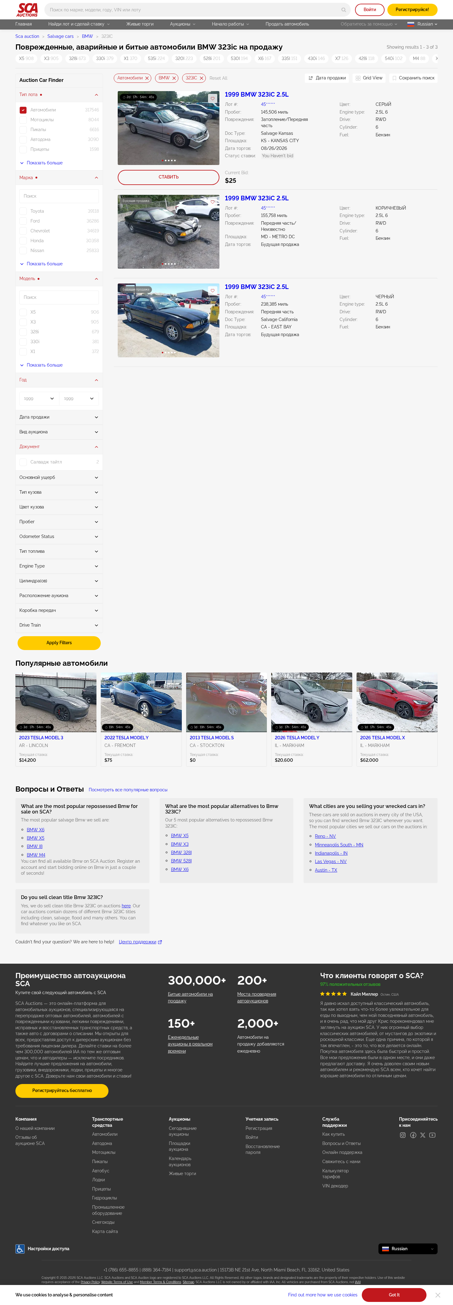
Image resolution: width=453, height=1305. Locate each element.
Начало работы (228, 24)
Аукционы (180, 24)
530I (239, 58)
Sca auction (27, 36)
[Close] (438, 1295)
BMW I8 (35, 846)
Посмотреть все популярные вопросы (128, 789)
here (126, 905)
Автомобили (130, 77)
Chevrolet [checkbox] (40, 230)
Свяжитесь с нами (341, 1161)
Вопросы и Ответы (341, 1143)
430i (316, 58)
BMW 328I (181, 852)
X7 (341, 58)
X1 (130, 58)
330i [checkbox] (35, 341)
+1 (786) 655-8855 (121, 1269)
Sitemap (188, 1282)
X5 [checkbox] (33, 312)
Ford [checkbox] (35, 221)
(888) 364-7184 (156, 1269)
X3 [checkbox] (33, 321)
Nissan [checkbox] (37, 250)
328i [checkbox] (35, 331)
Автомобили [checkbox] (43, 109)
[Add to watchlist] (212, 98)
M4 (419, 58)
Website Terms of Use (117, 1282)
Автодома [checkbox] (41, 139)
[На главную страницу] (27, 10)
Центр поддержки (137, 941)
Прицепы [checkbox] (40, 149)
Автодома (102, 1143)
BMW (87, 36)
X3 (51, 58)
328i (77, 58)
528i (211, 58)
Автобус (100, 1170)
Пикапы (100, 1161)
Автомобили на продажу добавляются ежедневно (260, 1044)
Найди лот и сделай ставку (76, 24)
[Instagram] (402, 1135)
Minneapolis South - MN (339, 844)
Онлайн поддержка (342, 1152)
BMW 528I (181, 860)
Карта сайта (105, 1231)
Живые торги (139, 24)
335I (289, 58)
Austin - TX (326, 870)
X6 (264, 58)
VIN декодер (335, 1185)
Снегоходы (103, 1222)
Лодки (98, 1179)
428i (366, 58)
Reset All (218, 78)
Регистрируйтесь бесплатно (62, 1090)
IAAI (358, 1282)
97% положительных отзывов (350, 984)
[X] (423, 1135)
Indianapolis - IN (331, 853)
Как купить (333, 1134)
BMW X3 (180, 844)
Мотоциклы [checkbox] (42, 119)
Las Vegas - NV (331, 861)
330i (104, 58)
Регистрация (259, 1128)
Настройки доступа (48, 1248)
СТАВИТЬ (169, 177)
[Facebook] (413, 1135)
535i (156, 58)
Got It (394, 1294)
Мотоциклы (103, 1152)
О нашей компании (35, 1128)
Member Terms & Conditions (160, 1282)
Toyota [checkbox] (37, 211)
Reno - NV (325, 836)
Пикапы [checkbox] (38, 129)
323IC (191, 77)
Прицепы (101, 1189)
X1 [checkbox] (33, 351)
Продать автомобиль (287, 24)
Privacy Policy (90, 1282)
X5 (26, 58)
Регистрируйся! (412, 9)
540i (393, 58)
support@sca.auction (195, 1269)
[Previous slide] (118, 78)
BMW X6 (35, 829)
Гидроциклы (104, 1197)
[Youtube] (432, 1135)
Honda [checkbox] (37, 240)
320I (184, 58)
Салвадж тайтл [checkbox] (46, 462)
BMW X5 (35, 838)
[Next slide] (292, 78)
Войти (370, 9)
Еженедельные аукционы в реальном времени (190, 1044)
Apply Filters (59, 642)
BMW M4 (36, 855)
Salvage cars (60, 36)
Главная (23, 24)
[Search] (344, 10)
